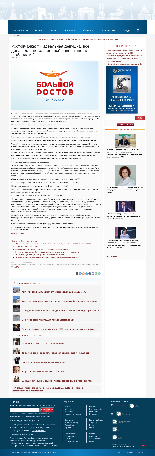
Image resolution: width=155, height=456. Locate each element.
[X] (77, 273)
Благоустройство (96, 420)
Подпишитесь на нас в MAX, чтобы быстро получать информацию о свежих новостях (77, 39)
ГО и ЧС (68, 439)
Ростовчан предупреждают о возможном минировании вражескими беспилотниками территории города (124, 58)
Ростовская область (73, 414)
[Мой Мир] (86, 273)
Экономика (69, 30)
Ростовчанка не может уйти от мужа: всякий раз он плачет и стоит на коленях (47, 252)
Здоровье (93, 423)
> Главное (15, 35)
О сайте (130, 453)
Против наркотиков (72, 441)
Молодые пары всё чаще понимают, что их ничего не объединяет (41, 249)
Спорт (91, 428)
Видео (38, 30)
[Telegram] (99, 273)
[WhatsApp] (96, 273)
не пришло (47, 416)
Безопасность (70, 436)
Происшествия (107, 30)
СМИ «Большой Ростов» (21, 434)
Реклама (141, 453)
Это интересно (95, 439)
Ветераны (93, 414)
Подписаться (47, 410)
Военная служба (95, 409)
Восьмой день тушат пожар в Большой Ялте (125, 64)
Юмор (91, 441)
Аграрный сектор (71, 423)
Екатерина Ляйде (18, 233)
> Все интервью (112, 257)
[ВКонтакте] (80, 273)
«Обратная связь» (39, 431)
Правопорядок (94, 411)
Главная (120, 453)
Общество (87, 30)
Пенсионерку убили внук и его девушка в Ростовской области (40, 255)
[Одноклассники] (83, 273)
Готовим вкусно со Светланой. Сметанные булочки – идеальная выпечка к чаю (47, 257)
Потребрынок (70, 425)
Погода (126, 30)
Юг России (69, 411)
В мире (67, 406)
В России (68, 409)
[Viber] (93, 273)
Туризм (68, 428)
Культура (92, 425)
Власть (52, 30)
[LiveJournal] (89, 273)
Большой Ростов (19, 30)
